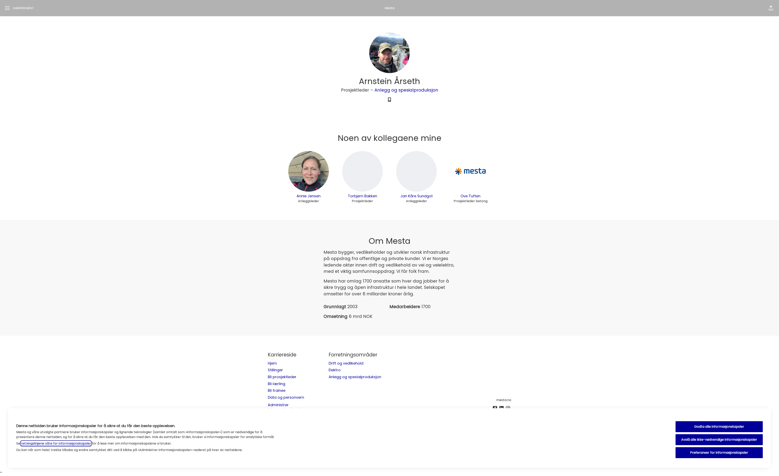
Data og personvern (286, 397)
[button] (771, 8)
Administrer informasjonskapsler (286, 407)
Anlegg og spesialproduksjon (406, 90)
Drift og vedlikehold (346, 363)
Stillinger (275, 369)
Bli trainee (276, 390)
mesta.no (503, 400)
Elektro (335, 369)
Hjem (272, 363)
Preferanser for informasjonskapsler (719, 452)
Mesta (390, 8)
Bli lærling (276, 383)
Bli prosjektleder (282, 376)
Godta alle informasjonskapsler (719, 426)
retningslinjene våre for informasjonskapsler (56, 443)
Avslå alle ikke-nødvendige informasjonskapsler (719, 439)
